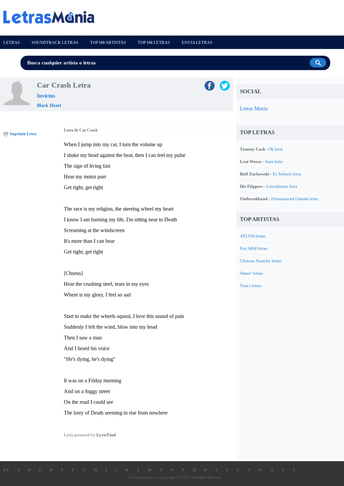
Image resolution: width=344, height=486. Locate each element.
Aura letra (274, 161)
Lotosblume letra (281, 186)
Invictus (46, 96)
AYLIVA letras (252, 235)
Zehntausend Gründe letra (294, 198)
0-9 (6, 470)
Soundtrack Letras (55, 42)
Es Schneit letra (287, 173)
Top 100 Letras (154, 42)
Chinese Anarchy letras (261, 260)
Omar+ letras (251, 273)
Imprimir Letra (23, 133)
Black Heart (49, 105)
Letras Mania (254, 108)
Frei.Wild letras (253, 248)
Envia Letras (197, 42)
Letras (11, 42)
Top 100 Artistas (108, 42)
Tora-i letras (250, 285)
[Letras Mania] (52, 17)
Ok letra (275, 149)
